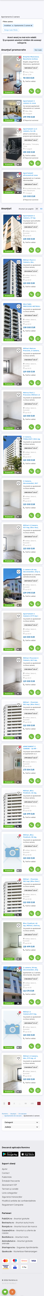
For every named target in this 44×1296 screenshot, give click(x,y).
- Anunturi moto (15, 1237)
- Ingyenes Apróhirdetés (20, 1247)
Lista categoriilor (9, 1193)
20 (37, 209)
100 (32, 1103)
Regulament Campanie (12, 1205)
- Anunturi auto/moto (18, 1222)
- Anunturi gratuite (15, 1218)
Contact (5, 1173)
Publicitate (7, 1177)
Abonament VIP (9, 1185)
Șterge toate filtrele (11, 30)
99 (26, 1103)
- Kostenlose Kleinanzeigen (19, 1251)
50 (41, 209)
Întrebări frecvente (11, 1181)
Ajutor (4, 1169)
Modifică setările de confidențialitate (19, 1201)
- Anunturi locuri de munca (19, 1226)
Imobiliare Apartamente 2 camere (17, 25)
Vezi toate (38, 50)
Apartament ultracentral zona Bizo (30, 175)
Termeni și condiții (10, 1189)
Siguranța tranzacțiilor (12, 1197)
